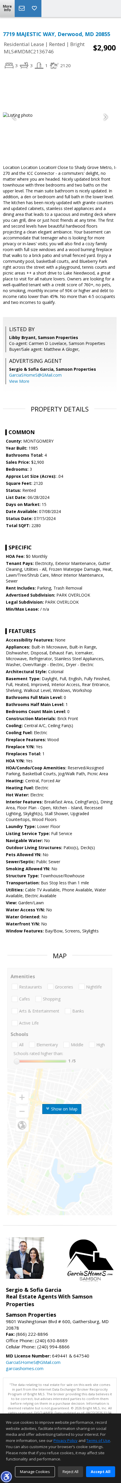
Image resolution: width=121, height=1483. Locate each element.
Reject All (70, 1471)
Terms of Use (98, 1440)
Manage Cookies (35, 1471)
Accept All (100, 1471)
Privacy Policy (65, 1440)
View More (19, 381)
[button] (6, 1476)
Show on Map (64, 1109)
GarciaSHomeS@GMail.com (35, 375)
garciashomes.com (24, 1368)
